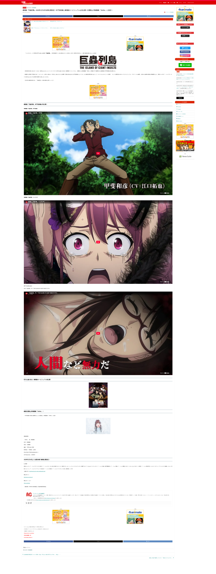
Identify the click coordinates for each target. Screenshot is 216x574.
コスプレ (184, 2)
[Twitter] (26, 503)
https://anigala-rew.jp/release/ (50, 498)
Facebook (179, 106)
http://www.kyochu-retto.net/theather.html (37, 471)
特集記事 (164, 2)
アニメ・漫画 (172, 2)
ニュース (24, 7)
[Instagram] (29, 503)
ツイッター (179, 104)
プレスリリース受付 (185, 27)
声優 (177, 2)
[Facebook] (31, 503)
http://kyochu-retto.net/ (28, 477)
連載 (168, 2)
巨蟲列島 (34, 7)
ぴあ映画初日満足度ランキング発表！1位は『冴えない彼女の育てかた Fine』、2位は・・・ (42, 554)
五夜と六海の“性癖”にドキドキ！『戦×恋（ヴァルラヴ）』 (161, 557)
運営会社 (179, 118)
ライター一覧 (180, 111)
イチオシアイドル (190, 2)
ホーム (160, 2)
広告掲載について (185, 35)
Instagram (179, 109)
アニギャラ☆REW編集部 (170, 12)
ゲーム (180, 2)
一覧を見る (180, 97)
